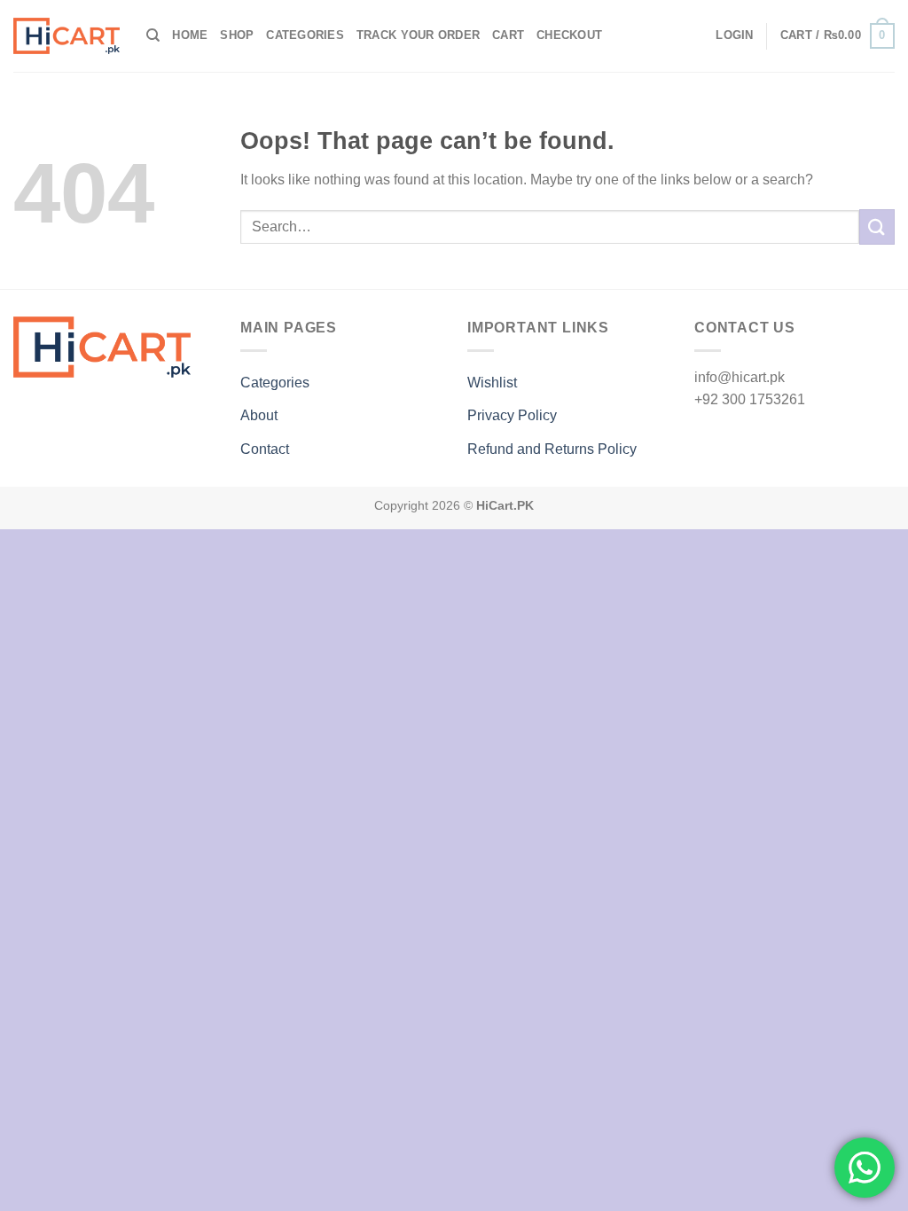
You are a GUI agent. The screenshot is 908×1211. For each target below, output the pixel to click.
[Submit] (877, 226)
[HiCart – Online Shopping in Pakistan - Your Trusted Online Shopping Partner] (66, 36)
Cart (508, 35)
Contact (264, 449)
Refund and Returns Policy (552, 449)
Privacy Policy (512, 415)
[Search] (153, 35)
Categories (305, 35)
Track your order (418, 35)
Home (189, 35)
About (259, 415)
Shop (237, 35)
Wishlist (492, 382)
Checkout (569, 35)
